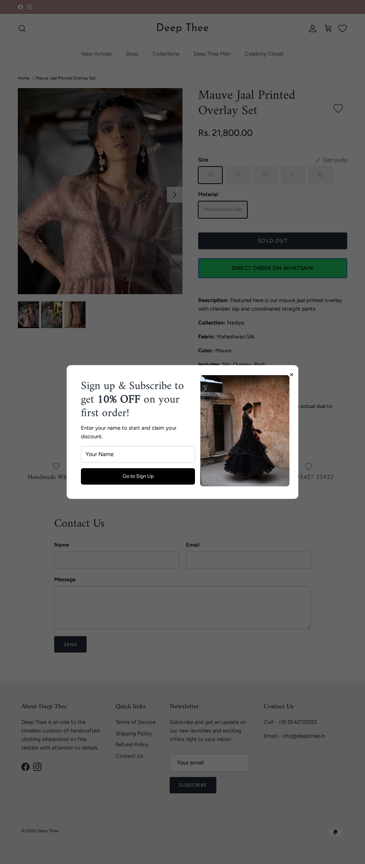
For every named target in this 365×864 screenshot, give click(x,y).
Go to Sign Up (138, 476)
